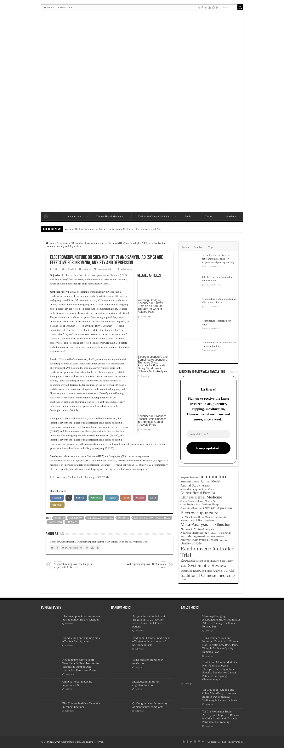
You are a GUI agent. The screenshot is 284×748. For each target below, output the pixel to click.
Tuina (183, 579)
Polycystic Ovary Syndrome (195, 539)
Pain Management (192, 536)
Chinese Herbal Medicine (109, 216)
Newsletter (231, 216)
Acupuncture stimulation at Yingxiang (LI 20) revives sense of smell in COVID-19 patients (149, 621)
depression (75, 518)
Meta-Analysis (194, 524)
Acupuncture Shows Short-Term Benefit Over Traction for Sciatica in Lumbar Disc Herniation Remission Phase (81, 665)
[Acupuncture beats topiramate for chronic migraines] (190, 350)
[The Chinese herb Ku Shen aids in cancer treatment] (50, 711)
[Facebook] (202, 7)
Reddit (126, 498)
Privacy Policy (235, 741)
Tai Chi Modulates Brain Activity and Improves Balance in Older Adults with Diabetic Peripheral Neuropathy (221, 716)
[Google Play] (217, 7)
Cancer (211, 489)
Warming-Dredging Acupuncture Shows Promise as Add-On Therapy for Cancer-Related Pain (113, 229)
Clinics (208, 216)
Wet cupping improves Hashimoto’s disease (146, 564)
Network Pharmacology (194, 532)
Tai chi (229, 570)
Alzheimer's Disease (189, 481)
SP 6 (69, 279)
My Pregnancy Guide (138, 541)
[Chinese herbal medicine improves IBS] (50, 689)
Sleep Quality (226, 561)
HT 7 (123, 275)
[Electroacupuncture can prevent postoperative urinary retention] (50, 624)
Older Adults (225, 532)
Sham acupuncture (207, 560)
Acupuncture (74, 216)
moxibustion (219, 524)
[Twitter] (205, 7)
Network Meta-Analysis (197, 529)
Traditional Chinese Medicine (153, 216)
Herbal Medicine (205, 517)
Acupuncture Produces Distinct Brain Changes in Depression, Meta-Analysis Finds (152, 420)
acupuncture (213, 476)
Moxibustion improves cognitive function (146, 683)
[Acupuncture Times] (142, 111)
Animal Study (190, 485)
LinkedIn (80, 498)
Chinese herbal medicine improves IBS (77, 683)
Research (77, 243)
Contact (211, 741)
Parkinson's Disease (215, 536)
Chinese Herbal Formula (197, 493)
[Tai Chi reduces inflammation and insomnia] (190, 285)
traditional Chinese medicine (207, 575)
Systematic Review (207, 565)
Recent (185, 247)
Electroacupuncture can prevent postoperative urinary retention (81, 617)
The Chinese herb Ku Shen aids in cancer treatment (81, 705)
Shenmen (72, 522)
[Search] (240, 7)
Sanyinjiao (55, 522)
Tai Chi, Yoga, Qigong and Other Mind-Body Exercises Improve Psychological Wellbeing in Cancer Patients (219, 695)
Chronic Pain (211, 501)
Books (188, 216)
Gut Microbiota (188, 516)
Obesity (214, 533)
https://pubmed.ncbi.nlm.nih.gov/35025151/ (85, 477)
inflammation (221, 517)
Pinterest (139, 498)
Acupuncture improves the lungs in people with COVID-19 (73, 564)
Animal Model (210, 481)
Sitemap (222, 741)
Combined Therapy (210, 504)
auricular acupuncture (193, 489)
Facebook (56, 498)
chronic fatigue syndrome (191, 501)
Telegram (111, 498)
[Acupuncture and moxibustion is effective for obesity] (190, 307)
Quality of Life (191, 543)
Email (153, 498)
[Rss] (198, 7)
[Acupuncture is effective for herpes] (190, 328)
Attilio (56, 269)
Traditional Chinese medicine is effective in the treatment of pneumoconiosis (151, 641)
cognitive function (190, 504)
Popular (198, 247)
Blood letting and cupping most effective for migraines (81, 639)
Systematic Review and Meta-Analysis (201, 570)
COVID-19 (209, 508)
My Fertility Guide (115, 541)
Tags (210, 247)
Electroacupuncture (100, 518)
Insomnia (123, 518)
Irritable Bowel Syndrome (202, 520)
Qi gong (223, 540)
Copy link (57, 505)
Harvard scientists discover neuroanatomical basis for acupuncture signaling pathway (218, 259)
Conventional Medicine (191, 508)
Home (46, 216)
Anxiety (59, 518)
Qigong (214, 539)
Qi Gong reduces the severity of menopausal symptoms (150, 705)
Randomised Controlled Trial (152, 518)
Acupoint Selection (189, 477)
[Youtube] (209, 7)
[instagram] (213, 7)
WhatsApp (96, 498)
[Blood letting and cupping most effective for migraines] (50, 645)
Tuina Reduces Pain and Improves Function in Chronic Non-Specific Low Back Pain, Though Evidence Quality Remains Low (220, 644)
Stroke (183, 566)
